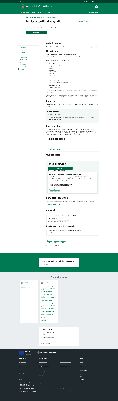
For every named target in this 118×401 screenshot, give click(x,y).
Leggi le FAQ (42, 383)
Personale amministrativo (24, 372)
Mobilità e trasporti (63, 366)
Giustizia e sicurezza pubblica (65, 362)
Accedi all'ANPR (60, 168)
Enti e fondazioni (22, 368)
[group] (28, 302)
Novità (33, 12)
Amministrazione (25, 12)
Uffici (20, 366)
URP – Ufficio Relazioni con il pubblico (26, 388)
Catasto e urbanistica (43, 372)
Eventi (81, 376)
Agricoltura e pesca (43, 362)
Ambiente (41, 364)
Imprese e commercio (64, 364)
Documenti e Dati (22, 374)
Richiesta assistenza (43, 389)
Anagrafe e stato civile (44, 366)
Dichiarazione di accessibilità (65, 389)
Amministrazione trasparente (66, 383)
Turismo (61, 372)
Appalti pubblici (42, 368)
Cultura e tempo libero (43, 374)
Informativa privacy (64, 385)
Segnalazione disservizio (44, 387)
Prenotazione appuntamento (45, 385)
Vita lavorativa (63, 374)
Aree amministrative (23, 364)
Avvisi (81, 366)
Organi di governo (22, 362)
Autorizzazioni (42, 370)
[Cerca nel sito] (96, 6)
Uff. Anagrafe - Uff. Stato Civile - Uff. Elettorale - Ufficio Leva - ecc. (65, 174)
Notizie (81, 362)
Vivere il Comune (47, 12)
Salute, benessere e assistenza (66, 368)
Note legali (62, 387)
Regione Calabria (23, 1)
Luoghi (81, 374)
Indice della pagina (23, 44)
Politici (20, 370)
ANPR (53, 104)
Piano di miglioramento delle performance (68, 391)
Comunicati (82, 364)
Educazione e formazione (44, 376)
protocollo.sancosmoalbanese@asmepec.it (28, 391)
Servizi (39, 12)
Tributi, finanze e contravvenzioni (66, 370)
